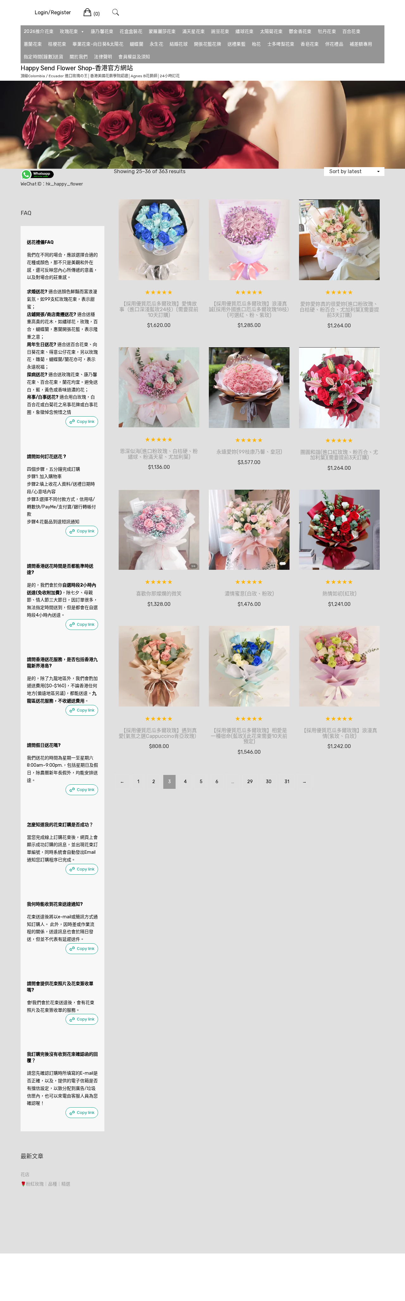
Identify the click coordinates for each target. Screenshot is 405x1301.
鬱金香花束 (300, 31)
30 (268, 781)
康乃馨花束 (102, 31)
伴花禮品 (334, 44)
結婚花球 (179, 44)
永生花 (156, 44)
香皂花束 (310, 44)
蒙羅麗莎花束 (162, 31)
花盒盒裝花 (131, 31)
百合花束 (351, 31)
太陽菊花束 (271, 31)
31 (286, 781)
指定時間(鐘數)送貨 (43, 57)
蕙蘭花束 (33, 44)
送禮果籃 (236, 44)
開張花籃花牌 (207, 44)
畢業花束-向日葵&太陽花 (97, 44)
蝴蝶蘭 (136, 44)
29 (250, 781)
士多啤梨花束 (281, 44)
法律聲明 (103, 57)
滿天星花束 (193, 31)
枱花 (256, 44)
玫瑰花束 (69, 31)
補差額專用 (361, 44)
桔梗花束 (57, 44)
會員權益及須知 (134, 57)
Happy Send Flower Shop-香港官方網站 (77, 68)
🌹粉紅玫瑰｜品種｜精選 (45, 1184)
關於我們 (79, 57)
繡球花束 (244, 31)
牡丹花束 (327, 31)
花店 (25, 1174)
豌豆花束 (220, 31)
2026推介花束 (38, 31)
